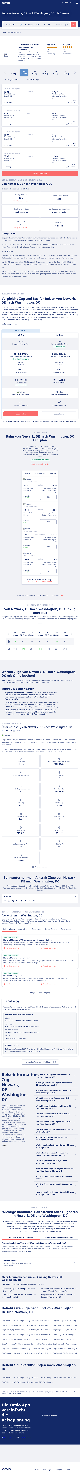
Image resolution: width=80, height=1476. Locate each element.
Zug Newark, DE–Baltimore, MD (65, 1353)
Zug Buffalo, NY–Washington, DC (40, 1330)
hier (61, 595)
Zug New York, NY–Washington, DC (15, 1320)
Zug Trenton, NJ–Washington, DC (65, 1344)
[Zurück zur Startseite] (6, 3)
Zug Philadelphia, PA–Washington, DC (42, 1377)
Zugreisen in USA (21, 1392)
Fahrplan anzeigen (20, 228)
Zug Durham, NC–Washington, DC (40, 1348)
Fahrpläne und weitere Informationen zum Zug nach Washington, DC (57, 1295)
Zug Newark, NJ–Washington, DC (14, 1330)
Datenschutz (70, 1469)
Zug (10, 1392)
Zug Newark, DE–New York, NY (39, 1353)
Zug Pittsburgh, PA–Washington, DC (16, 1353)
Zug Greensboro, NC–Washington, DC (42, 1339)
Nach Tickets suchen (20, 201)
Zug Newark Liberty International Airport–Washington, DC (50, 1320)
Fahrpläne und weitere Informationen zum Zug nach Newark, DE (19, 1295)
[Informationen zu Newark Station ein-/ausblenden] (75, 1263)
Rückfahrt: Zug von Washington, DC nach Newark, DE (18, 1289)
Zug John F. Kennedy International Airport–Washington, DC (25, 1348)
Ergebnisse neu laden (38, 464)
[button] (48, 24)
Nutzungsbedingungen (52, 1469)
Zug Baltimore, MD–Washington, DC (16, 1339)
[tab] (12, 79)
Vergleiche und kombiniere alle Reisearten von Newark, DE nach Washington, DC (59, 1289)
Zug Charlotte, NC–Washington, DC (15, 1334)
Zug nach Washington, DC (41, 1392)
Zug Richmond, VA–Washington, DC (41, 1344)
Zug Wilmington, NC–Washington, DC (16, 1344)
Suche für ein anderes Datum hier (40, 582)
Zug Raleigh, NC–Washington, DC (66, 1334)
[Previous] (8, 634)
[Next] (75, 72)
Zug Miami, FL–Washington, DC (39, 1334)
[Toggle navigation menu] (77, 3)
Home (4, 1392)
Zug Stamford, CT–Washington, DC (66, 1325)
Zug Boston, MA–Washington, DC (40, 1325)
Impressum (35, 1469)
